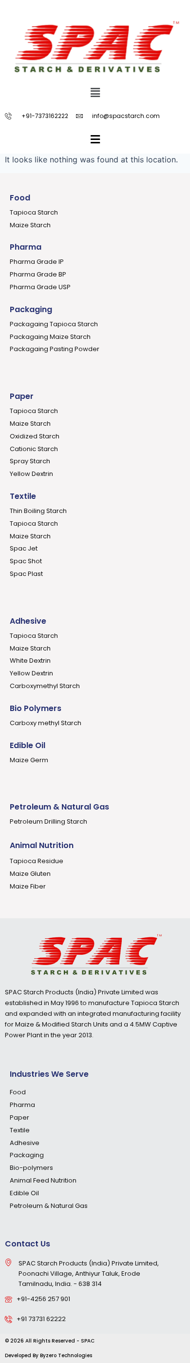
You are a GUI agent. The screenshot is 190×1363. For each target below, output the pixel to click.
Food (20, 197)
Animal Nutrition (42, 845)
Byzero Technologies (66, 1355)
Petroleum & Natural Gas (59, 806)
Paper (22, 396)
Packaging (31, 309)
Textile (23, 496)
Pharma (25, 247)
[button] (95, 92)
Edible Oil (27, 745)
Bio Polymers (35, 708)
